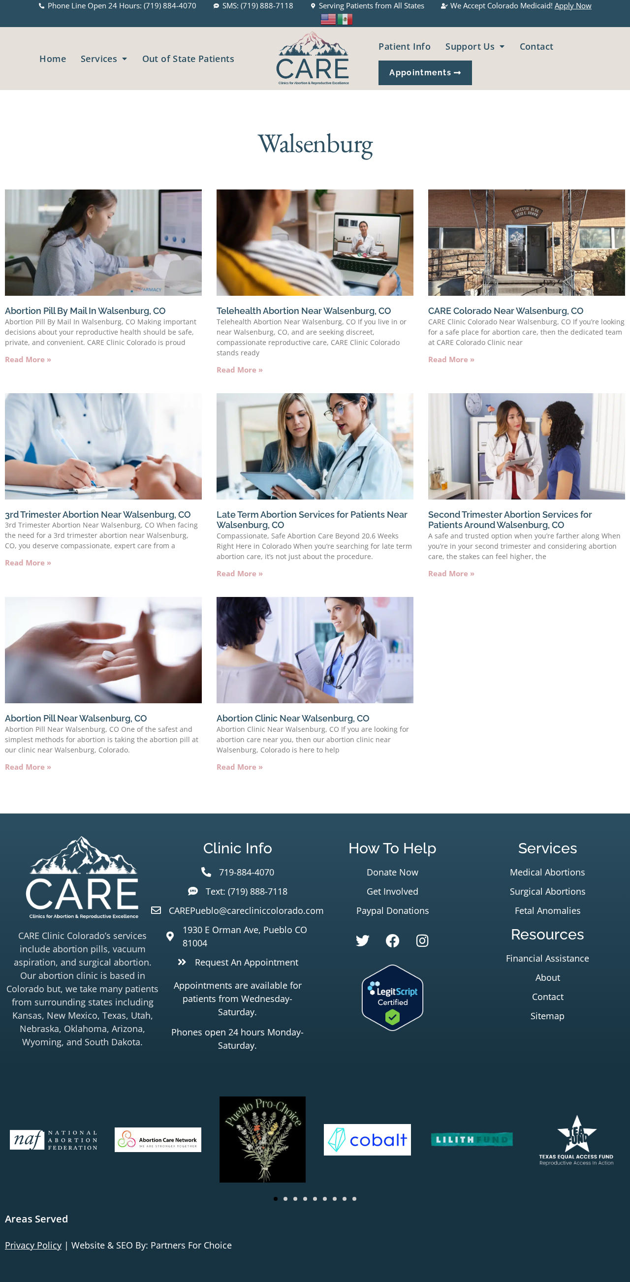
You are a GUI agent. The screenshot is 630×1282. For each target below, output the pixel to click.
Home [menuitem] (52, 58)
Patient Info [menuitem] (404, 46)
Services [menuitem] (99, 58)
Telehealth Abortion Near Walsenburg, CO (304, 311)
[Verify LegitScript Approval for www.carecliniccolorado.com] (392, 1027)
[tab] (315, 1219)
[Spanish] (345, 18)
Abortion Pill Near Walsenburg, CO (76, 718)
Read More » (28, 359)
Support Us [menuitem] (470, 46)
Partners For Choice (191, 1245)
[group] (53, 1141)
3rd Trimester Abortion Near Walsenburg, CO (98, 514)
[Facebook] (393, 941)
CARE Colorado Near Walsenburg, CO (506, 311)
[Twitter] (363, 941)
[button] (276, 1199)
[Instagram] (423, 941)
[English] (328, 18)
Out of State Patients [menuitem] (188, 58)
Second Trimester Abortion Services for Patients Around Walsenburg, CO (510, 520)
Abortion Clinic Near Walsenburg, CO (293, 718)
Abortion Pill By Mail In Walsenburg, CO (85, 311)
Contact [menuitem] (537, 46)
